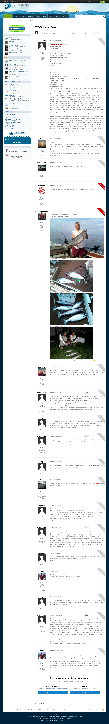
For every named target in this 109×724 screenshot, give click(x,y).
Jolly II (41, 571)
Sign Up (102, 1)
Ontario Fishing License (11, 116)
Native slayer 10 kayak (14, 48)
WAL (13, 1)
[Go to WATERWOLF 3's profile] (6, 46)
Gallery (57, 16)
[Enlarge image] (77, 237)
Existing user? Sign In (92, 1)
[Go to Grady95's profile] (42, 510)
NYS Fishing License (11, 114)
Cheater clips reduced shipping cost (18, 76)
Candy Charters (10, 139)
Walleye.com (12, 95)
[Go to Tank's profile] (42, 485)
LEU (8, 1)
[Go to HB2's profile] (6, 65)
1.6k (42, 222)
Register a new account (53, 692)
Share (87, 33)
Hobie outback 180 (13, 45)
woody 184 (42, 32)
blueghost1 (41, 163)
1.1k (42, 52)
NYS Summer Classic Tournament (17, 149)
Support (43, 720)
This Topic (96, 16)
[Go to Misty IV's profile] (6, 72)
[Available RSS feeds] (103, 710)
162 (42, 429)
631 (42, 491)
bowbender (41, 139)
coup (41, 418)
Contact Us (51, 714)
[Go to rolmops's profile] (6, 38)
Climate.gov (14, 117)
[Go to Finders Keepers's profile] (42, 216)
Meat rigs (11, 41)
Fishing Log (12, 107)
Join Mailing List (13, 104)
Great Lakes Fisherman (11, 126)
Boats (38, 16)
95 (42, 150)
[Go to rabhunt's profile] (42, 372)
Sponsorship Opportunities (53, 720)
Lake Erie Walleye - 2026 (15, 67)
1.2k (42, 174)
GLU (16, 1)
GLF (11, 1)
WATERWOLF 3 (12, 46)
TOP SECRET (41, 186)
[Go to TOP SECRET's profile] (42, 190)
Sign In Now (85, 692)
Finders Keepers (41, 211)
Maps (50, 16)
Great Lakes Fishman (14, 90)
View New (8, 16)
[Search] (103, 16)
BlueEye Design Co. (67, 718)
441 (42, 582)
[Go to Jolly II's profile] (42, 576)
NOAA (7, 117)
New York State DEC (11, 120)
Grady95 (41, 505)
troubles (11, 42)
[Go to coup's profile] (42, 423)
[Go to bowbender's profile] (42, 144)
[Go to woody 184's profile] (36, 33)
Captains (64, 16)
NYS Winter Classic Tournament (16, 155)
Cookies (58, 714)
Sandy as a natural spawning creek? (18, 37)
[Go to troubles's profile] (6, 42)
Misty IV (11, 74)
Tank (41, 480)
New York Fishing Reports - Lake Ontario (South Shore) (64, 34)
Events (22, 16)
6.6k (42, 197)
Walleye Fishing (78, 716)
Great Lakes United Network (12, 81)
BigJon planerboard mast (15, 52)
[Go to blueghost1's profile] (42, 167)
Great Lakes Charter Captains (13, 119)
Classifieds (30, 16)
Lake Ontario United (14, 84)
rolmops (11, 39)
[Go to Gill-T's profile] (6, 68)
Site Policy (39, 718)
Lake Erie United (13, 87)
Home (15, 16)
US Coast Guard (10, 123)
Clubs (44, 16)
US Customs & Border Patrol (13, 122)
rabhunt (41, 367)
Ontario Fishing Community (15, 98)
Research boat (12, 64)
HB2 (10, 65)
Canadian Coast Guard (11, 125)
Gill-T (10, 69)
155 (42, 378)
